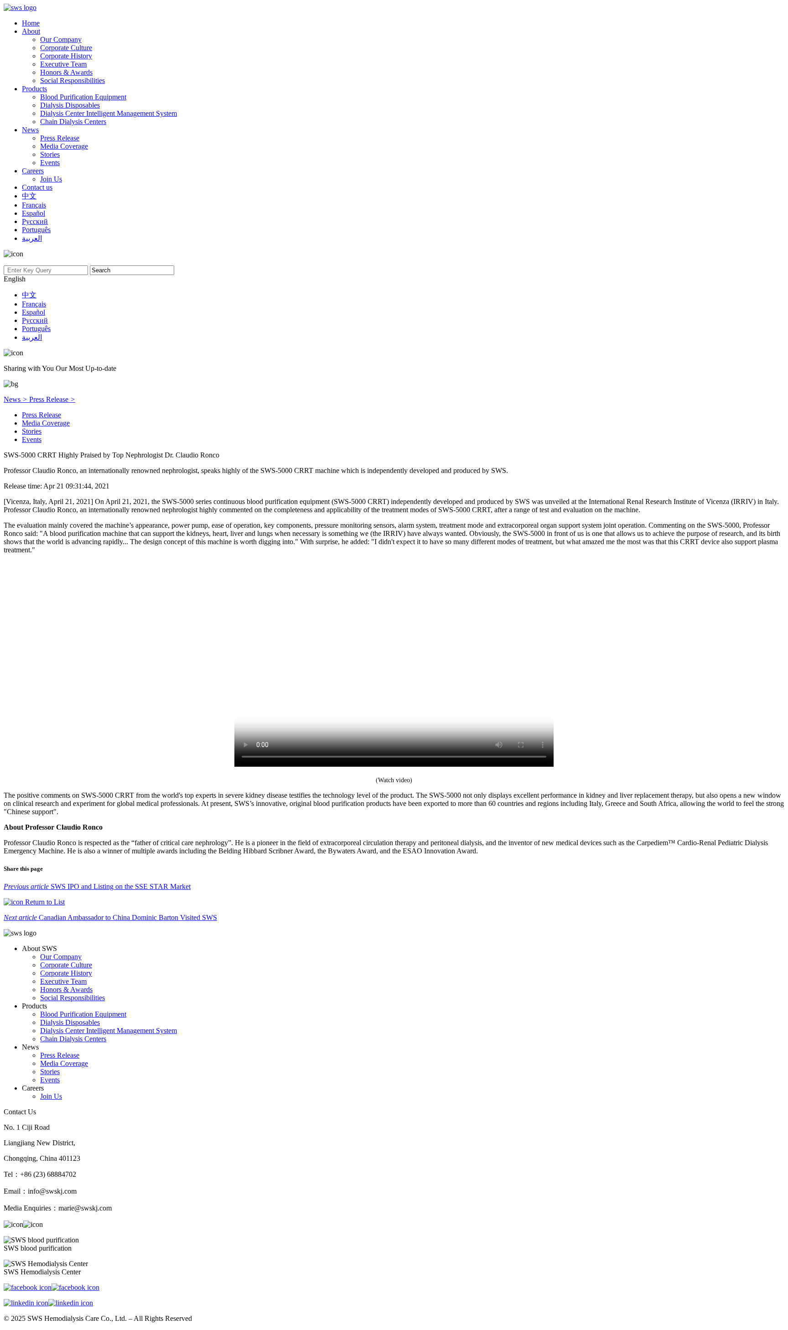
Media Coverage (64, 146)
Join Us (51, 179)
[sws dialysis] (20, 7)
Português (36, 230)
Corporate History (66, 56)
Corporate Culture (66, 48)
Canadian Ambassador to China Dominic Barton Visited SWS (110, 917)
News (30, 130)
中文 (29, 196)
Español (33, 213)
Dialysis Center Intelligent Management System (108, 113)
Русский (35, 221)
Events (50, 162)
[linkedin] (48, 1303)
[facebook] (51, 1287)
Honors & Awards (66, 72)
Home (31, 23)
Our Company (61, 39)
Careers (33, 171)
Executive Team (63, 64)
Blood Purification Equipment (83, 97)
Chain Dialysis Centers (73, 121)
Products (34, 89)
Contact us (37, 187)
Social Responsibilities (72, 80)
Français (34, 205)
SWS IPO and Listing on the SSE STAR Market (97, 886)
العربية (32, 238)
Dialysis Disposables (70, 105)
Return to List (44, 902)
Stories (50, 154)
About (31, 31)
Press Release (59, 138)
